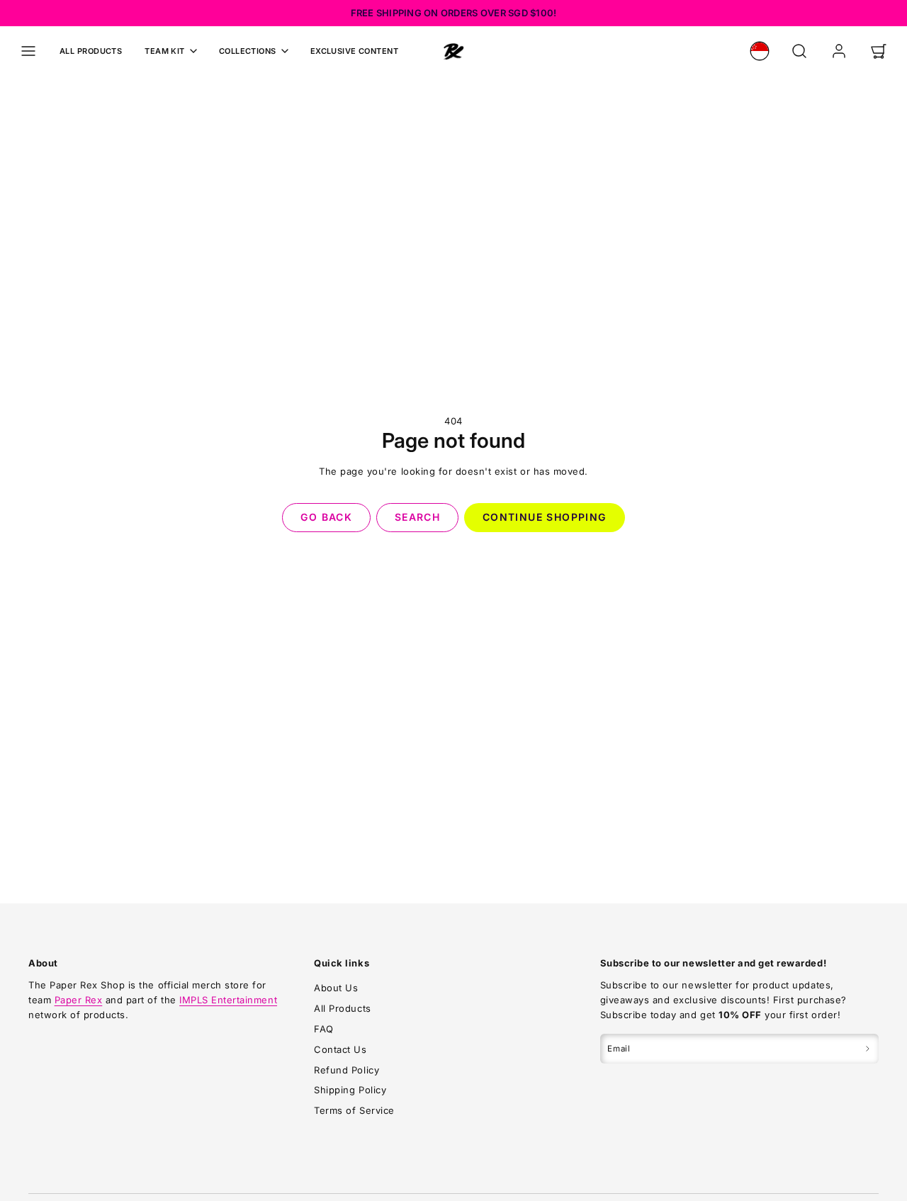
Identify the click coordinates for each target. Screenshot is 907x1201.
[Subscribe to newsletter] (867, 1049)
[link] (760, 51)
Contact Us (340, 1049)
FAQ (324, 1028)
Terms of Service (354, 1110)
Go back (326, 517)
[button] (28, 51)
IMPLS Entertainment (228, 999)
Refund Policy (346, 1070)
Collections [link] (247, 51)
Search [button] (417, 517)
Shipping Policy (350, 1089)
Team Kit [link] (165, 51)
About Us (336, 987)
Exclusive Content (354, 51)
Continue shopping (545, 517)
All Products (91, 51)
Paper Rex (79, 999)
